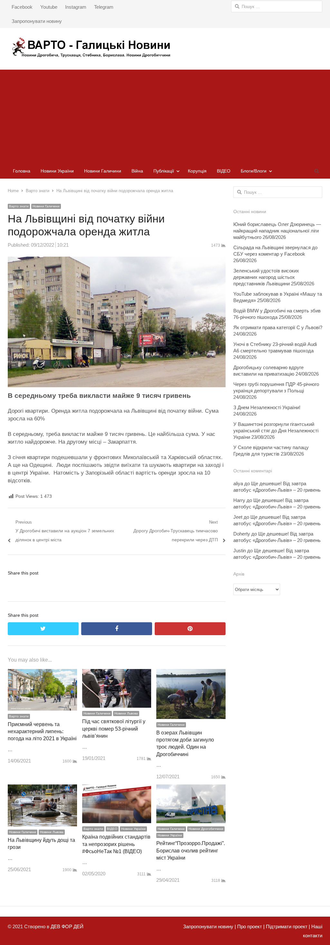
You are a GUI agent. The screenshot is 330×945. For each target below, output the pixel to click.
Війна (137, 170)
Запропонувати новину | (209, 926)
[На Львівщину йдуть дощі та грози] (42, 789)
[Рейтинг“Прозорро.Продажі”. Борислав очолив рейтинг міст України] (191, 789)
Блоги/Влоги (254, 170)
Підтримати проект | (287, 926)
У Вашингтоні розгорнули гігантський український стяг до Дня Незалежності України (275, 430)
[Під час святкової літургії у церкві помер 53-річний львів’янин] (116, 673)
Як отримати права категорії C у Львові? (277, 327)
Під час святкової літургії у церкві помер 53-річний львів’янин (113, 729)
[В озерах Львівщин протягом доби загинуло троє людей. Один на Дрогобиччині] (191, 673)
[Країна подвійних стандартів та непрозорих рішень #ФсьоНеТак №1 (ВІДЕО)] (116, 789)
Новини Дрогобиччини (206, 829)
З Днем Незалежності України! (266, 407)
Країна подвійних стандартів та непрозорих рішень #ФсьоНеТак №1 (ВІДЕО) (116, 844)
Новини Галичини (102, 170)
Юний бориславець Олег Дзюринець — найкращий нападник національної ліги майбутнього (277, 230)
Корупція (197, 170)
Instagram (75, 7)
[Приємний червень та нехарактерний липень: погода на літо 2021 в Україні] (42, 673)
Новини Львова (126, 713)
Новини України (57, 170)
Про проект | (250, 926)
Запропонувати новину (37, 21)
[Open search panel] (316, 171)
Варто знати (19, 206)
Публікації (163, 170)
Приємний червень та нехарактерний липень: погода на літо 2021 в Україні (42, 732)
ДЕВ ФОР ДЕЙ (67, 926)
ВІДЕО (223, 170)
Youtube (48, 7)
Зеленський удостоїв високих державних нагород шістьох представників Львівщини (266, 277)
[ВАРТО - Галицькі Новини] (165, 47)
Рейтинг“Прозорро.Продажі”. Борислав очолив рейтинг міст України (190, 851)
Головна (21, 170)
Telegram (103, 7)
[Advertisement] (165, 115)
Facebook (22, 7)
